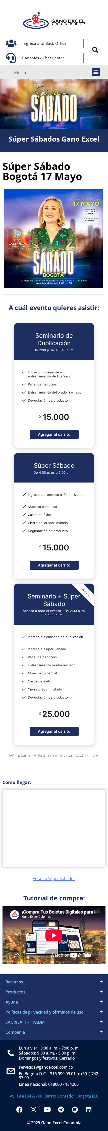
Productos (15, 992)
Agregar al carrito (54, 434)
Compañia (15, 1032)
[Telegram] (61, 1109)
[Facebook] (19, 1109)
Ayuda (12, 1002)
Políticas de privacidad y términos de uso (45, 1012)
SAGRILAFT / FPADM (25, 1022)
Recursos (14, 982)
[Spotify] (75, 1109)
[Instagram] (33, 1109)
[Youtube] (47, 1109)
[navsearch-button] (95, 51)
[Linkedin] (88, 1109)
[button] (96, 72)
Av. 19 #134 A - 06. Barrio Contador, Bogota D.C (54, 1096)
